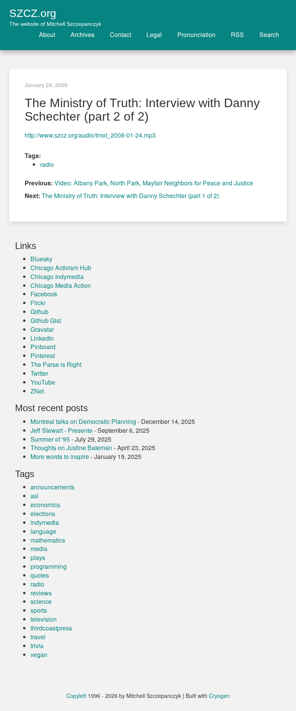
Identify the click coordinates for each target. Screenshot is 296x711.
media (38, 548)
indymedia (44, 522)
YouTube (42, 382)
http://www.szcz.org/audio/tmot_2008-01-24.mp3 (90, 135)
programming (48, 566)
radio (47, 164)
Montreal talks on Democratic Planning (83, 421)
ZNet (37, 391)
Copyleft (76, 695)
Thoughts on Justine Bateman (71, 447)
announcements (52, 486)
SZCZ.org (55, 13)
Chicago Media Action (60, 285)
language (43, 531)
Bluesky (41, 258)
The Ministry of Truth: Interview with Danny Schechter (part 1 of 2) (130, 195)
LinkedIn (42, 338)
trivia (37, 645)
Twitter (39, 373)
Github (39, 311)
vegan (38, 654)
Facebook (43, 293)
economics (45, 504)
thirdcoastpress (51, 628)
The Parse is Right (55, 364)
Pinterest (42, 355)
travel (37, 636)
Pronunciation (196, 34)
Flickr (37, 302)
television (43, 619)
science (41, 601)
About (47, 34)
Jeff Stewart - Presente (61, 430)
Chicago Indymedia (57, 276)
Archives (82, 34)
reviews (41, 592)
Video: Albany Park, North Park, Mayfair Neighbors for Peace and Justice (153, 182)
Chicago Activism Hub (60, 267)
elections (42, 513)
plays (37, 557)
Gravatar (42, 329)
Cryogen (219, 695)
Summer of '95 (50, 439)
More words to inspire (59, 456)
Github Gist (45, 320)
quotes (39, 575)
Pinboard (43, 346)
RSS (237, 34)
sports (38, 610)
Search (269, 34)
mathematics (47, 540)
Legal (154, 34)
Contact (120, 34)
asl (34, 495)
